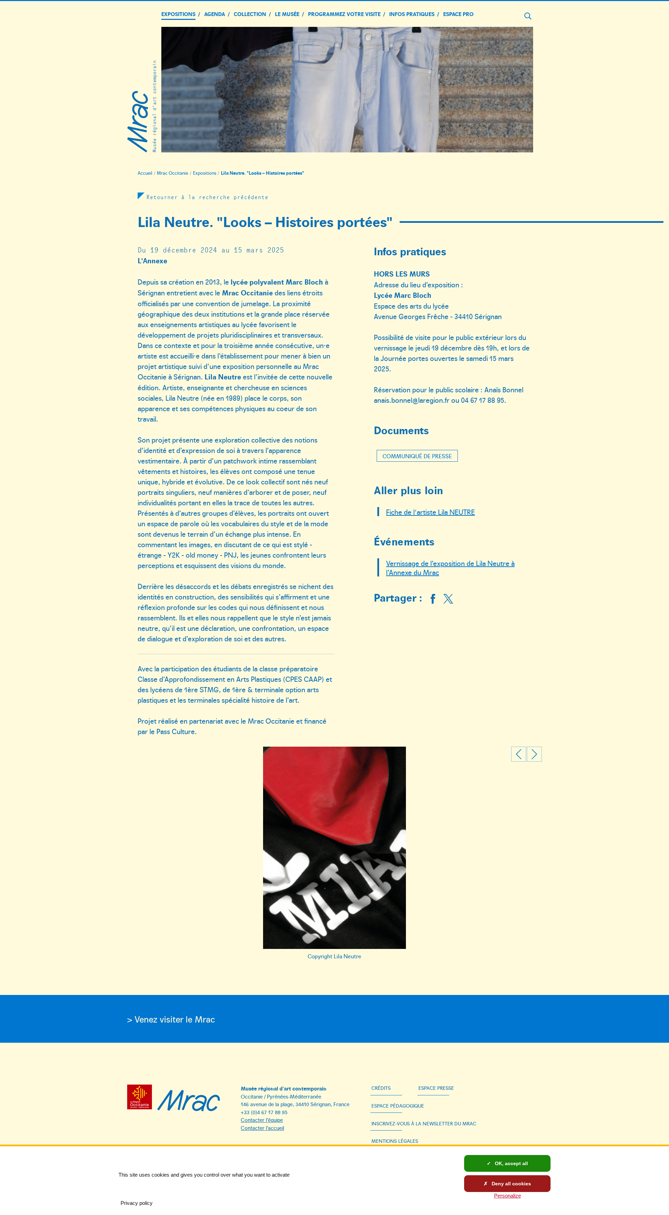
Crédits (381, 1088)
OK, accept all (510, 1163)
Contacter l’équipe (262, 1119)
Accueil (145, 173)
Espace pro (458, 13)
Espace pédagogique (397, 1105)
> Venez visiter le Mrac (171, 1019)
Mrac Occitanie (172, 173)
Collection (250, 13)
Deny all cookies (510, 1183)
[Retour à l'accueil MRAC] (188, 1098)
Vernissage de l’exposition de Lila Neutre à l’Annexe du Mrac (450, 567)
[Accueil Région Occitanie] (141, 1098)
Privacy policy (137, 1203)
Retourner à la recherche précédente (207, 197)
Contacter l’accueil (262, 1127)
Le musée (287, 13)
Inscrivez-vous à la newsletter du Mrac (423, 1123)
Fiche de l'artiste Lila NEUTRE (430, 511)
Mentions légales (394, 1141)
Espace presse (436, 1088)
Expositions (178, 13)
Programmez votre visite (344, 13)
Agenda (214, 13)
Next (534, 754)
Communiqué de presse (417, 456)
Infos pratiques (412, 13)
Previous (518, 754)
